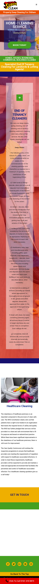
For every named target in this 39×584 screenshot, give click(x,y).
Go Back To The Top (19, 574)
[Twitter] (14, 564)
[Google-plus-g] (19, 564)
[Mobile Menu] (36, 4)
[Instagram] (31, 564)
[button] (19, 45)
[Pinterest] (25, 564)
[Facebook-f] (8, 564)
